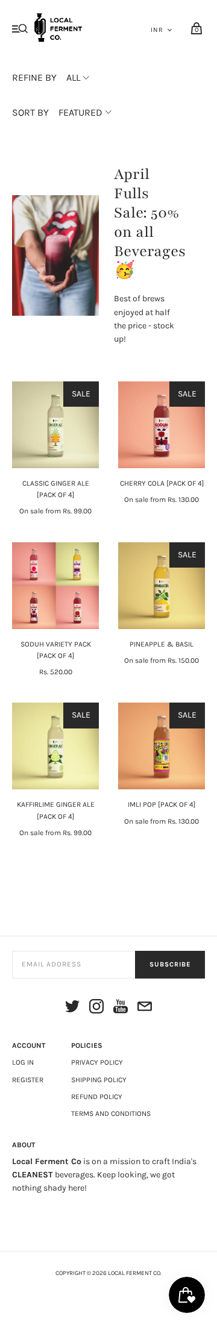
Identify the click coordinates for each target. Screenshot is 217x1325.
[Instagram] (96, 1008)
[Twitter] (72, 1008)
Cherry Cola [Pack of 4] (162, 483)
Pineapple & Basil (161, 644)
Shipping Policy (99, 1080)
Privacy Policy (97, 1062)
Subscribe (169, 964)
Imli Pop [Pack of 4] (161, 804)
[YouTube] (120, 1008)
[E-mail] (144, 1008)
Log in (23, 1062)
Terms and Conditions (111, 1113)
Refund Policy (96, 1096)
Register (27, 1080)
